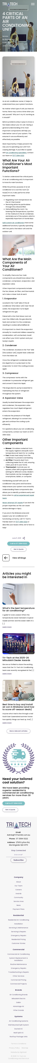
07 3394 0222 (22, 838)
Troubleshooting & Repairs (18, 972)
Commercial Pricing (18, 980)
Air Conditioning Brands (19, 995)
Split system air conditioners (13, 223)
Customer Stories (18, 943)
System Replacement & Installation (18, 959)
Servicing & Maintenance (18, 928)
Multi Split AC (19, 1033)
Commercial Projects (18, 984)
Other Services (18, 976)
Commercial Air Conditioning (18, 954)
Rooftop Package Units (18, 1036)
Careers (18, 890)
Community (18, 897)
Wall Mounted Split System (18, 1025)
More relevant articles (18, 731)
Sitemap (25, 1048)
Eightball (23, 1052)
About (18, 882)
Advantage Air (18, 1006)
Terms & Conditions (18, 1044)
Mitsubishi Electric (18, 998)
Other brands (18, 1010)
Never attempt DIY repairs (12, 503)
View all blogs (19, 557)
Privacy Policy (14, 1048)
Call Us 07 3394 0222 (18, 543)
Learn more (6, 627)
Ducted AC (18, 1029)
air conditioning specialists (16, 153)
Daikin (18, 1002)
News (18, 905)
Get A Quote (18, 549)
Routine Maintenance (18, 964)
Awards (18, 893)
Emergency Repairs (18, 935)
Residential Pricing (19, 939)
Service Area (18, 901)
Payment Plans (18, 909)
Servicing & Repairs (18, 931)
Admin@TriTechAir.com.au (18, 835)
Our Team (18, 886)
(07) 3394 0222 (18, 155)
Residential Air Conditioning (18, 920)
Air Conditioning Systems (18, 1021)
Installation (18, 924)
